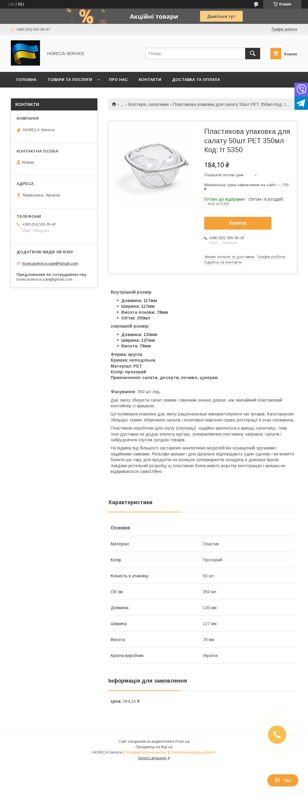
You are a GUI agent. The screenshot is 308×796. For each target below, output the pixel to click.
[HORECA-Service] (25, 64)
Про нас (118, 79)
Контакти (150, 79)
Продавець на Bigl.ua (154, 747)
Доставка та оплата (196, 79)
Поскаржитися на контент (146, 752)
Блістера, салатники (148, 104)
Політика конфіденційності (193, 752)
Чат (287, 780)
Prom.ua (182, 741)
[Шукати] (252, 53)
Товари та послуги (69, 79)
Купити (237, 223)
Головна (26, 79)
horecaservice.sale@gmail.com (50, 263)
